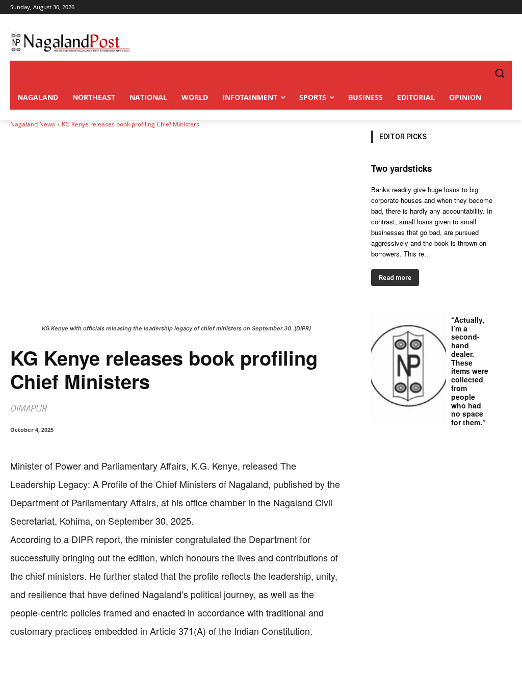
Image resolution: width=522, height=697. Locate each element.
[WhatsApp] (127, 671)
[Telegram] (198, 671)
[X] (104, 671)
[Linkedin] (151, 671)
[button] (479, 73)
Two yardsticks (401, 168)
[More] (221, 671)
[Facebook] (80, 671)
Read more (395, 277)
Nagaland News (32, 124)
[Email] (174, 671)
